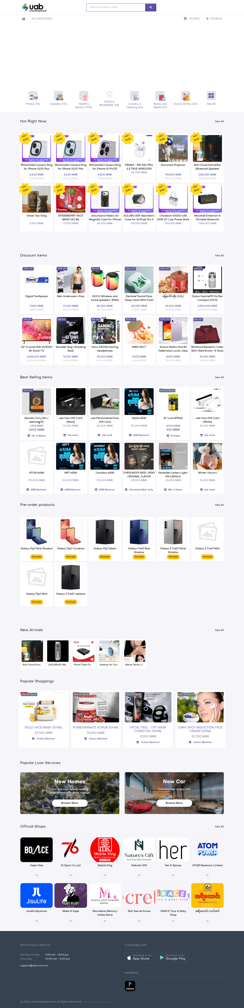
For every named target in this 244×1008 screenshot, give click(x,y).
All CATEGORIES (42, 19)
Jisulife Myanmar (36, 911)
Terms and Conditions (96, 1002)
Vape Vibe (36, 865)
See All (219, 121)
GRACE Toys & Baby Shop (173, 912)
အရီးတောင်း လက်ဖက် (207, 911)
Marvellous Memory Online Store (105, 912)
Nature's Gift (139, 865)
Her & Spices (173, 865)
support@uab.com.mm (34, 966)
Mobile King (105, 865)
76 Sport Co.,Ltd (71, 865)
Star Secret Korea (139, 911)
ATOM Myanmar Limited (207, 865)
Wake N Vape (70, 911)
